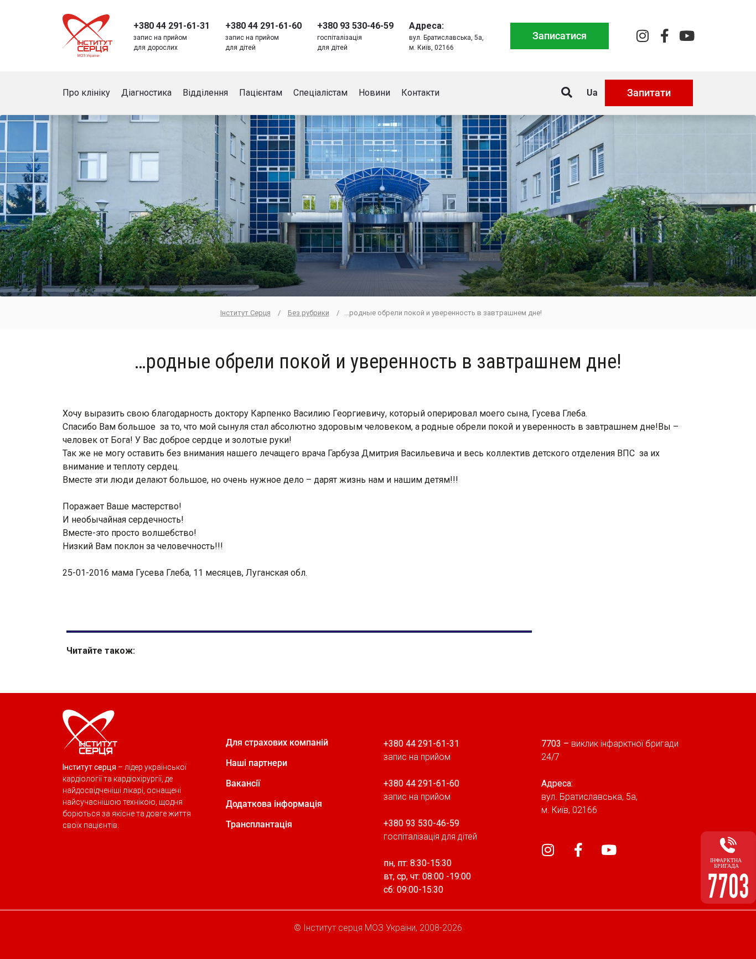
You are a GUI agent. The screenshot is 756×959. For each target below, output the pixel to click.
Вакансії (243, 783)
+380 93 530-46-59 (355, 25)
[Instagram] (642, 36)
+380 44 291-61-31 (171, 25)
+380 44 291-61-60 (263, 25)
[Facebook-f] (664, 36)
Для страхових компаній (277, 742)
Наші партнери (256, 763)
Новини (374, 92)
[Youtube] (686, 36)
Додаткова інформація (274, 804)
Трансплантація (259, 824)
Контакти (420, 92)
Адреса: (426, 25)
